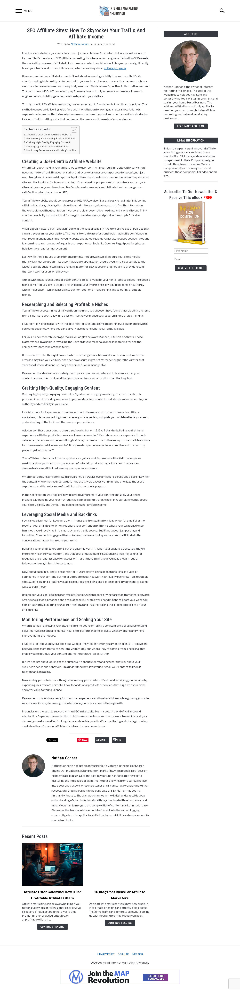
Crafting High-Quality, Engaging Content (48, 142)
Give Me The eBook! (190, 268)
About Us (123, 953)
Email (102, 739)
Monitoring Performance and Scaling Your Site (51, 150)
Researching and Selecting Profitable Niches (50, 138)
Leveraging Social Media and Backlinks (47, 146)
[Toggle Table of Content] (72, 130)
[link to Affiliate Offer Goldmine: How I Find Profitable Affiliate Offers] (52, 864)
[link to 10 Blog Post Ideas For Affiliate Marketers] (119, 864)
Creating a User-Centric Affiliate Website (48, 134)
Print (119, 739)
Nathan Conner (80, 44)
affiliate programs (115, 68)
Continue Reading (52, 926)
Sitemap (137, 953)
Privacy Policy (105, 953)
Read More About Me (191, 126)
